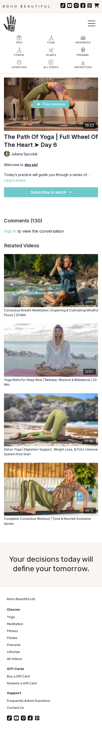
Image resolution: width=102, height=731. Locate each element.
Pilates (12, 638)
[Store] (96, 5)
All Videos (14, 659)
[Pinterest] (89, 5)
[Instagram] (76, 5)
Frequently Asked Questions (28, 701)
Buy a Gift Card (18, 676)
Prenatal (13, 645)
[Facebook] (82, 5)
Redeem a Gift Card (22, 683)
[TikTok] (62, 5)
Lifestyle (13, 652)
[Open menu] (91, 23)
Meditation (15, 624)
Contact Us (15, 708)
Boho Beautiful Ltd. (21, 599)
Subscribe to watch (48, 192)
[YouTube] (69, 5)
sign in (10, 231)
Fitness (12, 631)
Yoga (11, 617)
